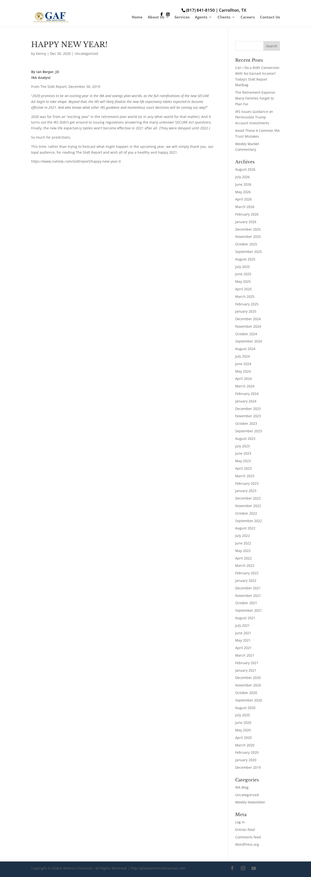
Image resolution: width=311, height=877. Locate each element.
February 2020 (247, 752)
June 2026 (243, 184)
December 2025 (248, 229)
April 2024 (243, 378)
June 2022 (243, 543)
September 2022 (248, 520)
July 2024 (242, 356)
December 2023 (248, 408)
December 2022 (248, 498)
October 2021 (246, 603)
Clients (223, 17)
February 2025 (247, 304)
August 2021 (245, 618)
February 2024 (247, 393)
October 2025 (246, 244)
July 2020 (242, 715)
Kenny (41, 53)
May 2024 (243, 371)
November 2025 (248, 236)
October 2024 (246, 334)
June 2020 (243, 722)
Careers (248, 17)
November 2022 (248, 505)
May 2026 (243, 192)
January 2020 (245, 760)
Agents (201, 17)
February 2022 (247, 573)
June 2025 (243, 274)
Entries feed (245, 829)
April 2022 (243, 558)
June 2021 (243, 633)
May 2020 (243, 730)
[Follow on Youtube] (253, 868)
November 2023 (248, 416)
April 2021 (243, 647)
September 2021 (248, 610)
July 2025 (242, 266)
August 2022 (245, 528)
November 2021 (248, 595)
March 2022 (244, 565)
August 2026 (245, 169)
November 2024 (248, 326)
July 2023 (242, 446)
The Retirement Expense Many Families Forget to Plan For (255, 98)
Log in (240, 822)
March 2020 (244, 745)
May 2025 (243, 281)
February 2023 (247, 483)
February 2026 (247, 214)
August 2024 (245, 348)
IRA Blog (242, 787)
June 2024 (243, 363)
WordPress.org (247, 844)
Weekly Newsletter (250, 802)
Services (182, 17)
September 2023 (248, 431)
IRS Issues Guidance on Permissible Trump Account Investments (254, 117)
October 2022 (246, 513)
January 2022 (245, 580)
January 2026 (245, 221)
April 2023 (243, 468)
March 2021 (244, 655)
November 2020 (248, 685)
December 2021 (248, 588)
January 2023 (245, 490)
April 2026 (243, 199)
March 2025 (244, 296)
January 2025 (245, 311)
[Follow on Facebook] (232, 868)
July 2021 (242, 625)
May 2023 (243, 461)
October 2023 (246, 423)
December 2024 (248, 319)
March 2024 (244, 386)
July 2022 (242, 535)
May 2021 (243, 640)
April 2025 (243, 289)
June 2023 (243, 453)
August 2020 (245, 707)
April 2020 (243, 737)
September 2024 (248, 341)
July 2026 (242, 177)
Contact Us (270, 17)
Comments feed (248, 837)
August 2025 (245, 259)
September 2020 (248, 700)
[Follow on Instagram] (243, 868)
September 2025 (248, 251)
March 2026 (244, 206)
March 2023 (244, 476)
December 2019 (248, 767)
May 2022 (243, 550)
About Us (156, 17)
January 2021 (245, 670)
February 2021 (247, 662)
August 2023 (245, 438)
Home (137, 17)
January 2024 (245, 401)
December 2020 (248, 677)
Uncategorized (86, 53)
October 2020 (246, 692)
